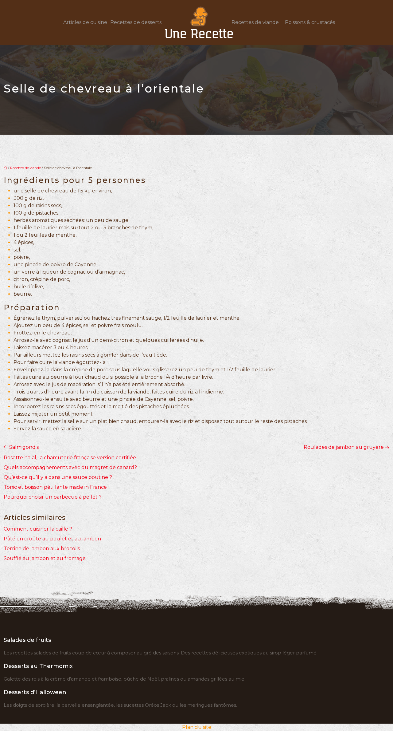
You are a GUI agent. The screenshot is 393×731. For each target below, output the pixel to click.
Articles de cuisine (85, 22)
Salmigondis (24, 447)
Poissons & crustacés (310, 22)
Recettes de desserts (135, 22)
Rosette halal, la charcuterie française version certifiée (70, 457)
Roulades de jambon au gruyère (344, 447)
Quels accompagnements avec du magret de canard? (70, 467)
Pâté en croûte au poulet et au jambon (52, 539)
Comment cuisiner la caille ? (38, 529)
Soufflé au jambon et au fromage (45, 558)
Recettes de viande (255, 22)
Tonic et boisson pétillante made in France (55, 487)
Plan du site (196, 727)
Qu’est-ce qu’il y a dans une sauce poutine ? (58, 477)
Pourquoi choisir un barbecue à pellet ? (53, 497)
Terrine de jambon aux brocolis (42, 548)
